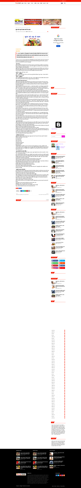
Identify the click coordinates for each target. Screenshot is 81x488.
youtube (62, 267)
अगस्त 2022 (58, 408)
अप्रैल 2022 (58, 414)
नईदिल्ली (41, 3)
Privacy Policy (62, 486)
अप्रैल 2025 (58, 356)
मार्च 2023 (58, 396)
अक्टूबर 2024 (58, 366)
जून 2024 (58, 372)
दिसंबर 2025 (58, 343)
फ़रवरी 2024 (58, 379)
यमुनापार (29, 3)
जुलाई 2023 (58, 390)
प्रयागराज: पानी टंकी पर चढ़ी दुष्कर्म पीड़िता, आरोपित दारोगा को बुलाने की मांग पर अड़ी (25, 453)
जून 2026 (58, 333)
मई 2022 (58, 413)
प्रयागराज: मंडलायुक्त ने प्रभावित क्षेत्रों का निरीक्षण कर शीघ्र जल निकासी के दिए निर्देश (60, 176)
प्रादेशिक (35, 3)
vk (62, 265)
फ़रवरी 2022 (58, 417)
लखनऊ (38, 3)
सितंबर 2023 (58, 387)
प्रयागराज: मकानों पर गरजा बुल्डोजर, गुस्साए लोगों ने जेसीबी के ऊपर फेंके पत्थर (60, 238)
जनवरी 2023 (58, 400)
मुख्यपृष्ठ (22, 3)
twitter (62, 260)
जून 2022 (58, 411)
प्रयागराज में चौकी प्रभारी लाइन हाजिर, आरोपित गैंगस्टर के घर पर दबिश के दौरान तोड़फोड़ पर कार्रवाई (60, 171)
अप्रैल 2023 (58, 395)
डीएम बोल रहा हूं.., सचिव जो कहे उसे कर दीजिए (60, 186)
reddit (62, 263)
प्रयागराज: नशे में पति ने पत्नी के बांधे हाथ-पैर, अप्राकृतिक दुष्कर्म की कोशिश (60, 234)
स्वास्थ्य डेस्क (19, 27)
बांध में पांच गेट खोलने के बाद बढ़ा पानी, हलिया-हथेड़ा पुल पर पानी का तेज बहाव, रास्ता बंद (60, 166)
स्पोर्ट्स (47, 3)
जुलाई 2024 (58, 370)
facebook (55, 260)
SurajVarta (28, 485)
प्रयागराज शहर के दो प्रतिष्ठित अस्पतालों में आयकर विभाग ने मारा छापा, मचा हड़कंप (60, 195)
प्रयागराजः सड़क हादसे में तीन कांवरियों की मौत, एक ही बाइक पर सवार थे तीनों (60, 157)
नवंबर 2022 (58, 403)
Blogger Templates (23, 485)
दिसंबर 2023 (58, 382)
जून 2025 (58, 353)
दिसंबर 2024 (58, 362)
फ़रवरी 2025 (58, 359)
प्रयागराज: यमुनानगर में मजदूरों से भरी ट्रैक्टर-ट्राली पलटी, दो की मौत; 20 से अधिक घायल (60, 161)
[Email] (29, 191)
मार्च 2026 (58, 338)
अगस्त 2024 (58, 369)
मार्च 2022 (58, 416)
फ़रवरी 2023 (58, 398)
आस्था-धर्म (44, 3)
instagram (55, 267)
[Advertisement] (40, 12)
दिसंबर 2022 (58, 401)
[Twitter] (23, 191)
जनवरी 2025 (58, 361)
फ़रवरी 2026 (58, 340)
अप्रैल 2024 (58, 375)
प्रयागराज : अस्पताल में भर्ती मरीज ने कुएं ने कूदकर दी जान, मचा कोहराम (60, 251)
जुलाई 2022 (58, 409)
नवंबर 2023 (58, 383)
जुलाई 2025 (58, 351)
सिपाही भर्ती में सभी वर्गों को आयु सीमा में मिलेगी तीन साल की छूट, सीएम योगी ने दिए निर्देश (60, 190)
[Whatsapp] (25, 191)
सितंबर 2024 (58, 367)
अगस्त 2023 (58, 388)
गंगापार (32, 3)
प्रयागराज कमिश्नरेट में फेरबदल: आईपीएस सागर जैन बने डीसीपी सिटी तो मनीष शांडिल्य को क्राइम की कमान (25, 467)
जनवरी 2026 (58, 341)
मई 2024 (58, 374)
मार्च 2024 (58, 377)
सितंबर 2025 (58, 348)
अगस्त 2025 (58, 349)
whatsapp (55, 263)
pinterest (55, 265)
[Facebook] (21, 191)
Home (53, 486)
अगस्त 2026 (58, 330)
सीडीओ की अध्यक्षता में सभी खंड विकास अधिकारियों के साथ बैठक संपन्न (60, 203)
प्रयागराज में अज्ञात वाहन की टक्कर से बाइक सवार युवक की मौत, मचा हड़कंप (25, 462)
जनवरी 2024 (58, 380)
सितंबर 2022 (58, 406)
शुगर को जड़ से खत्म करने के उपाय (59, 242)
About (55, 486)
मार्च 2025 (58, 357)
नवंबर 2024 (58, 364)
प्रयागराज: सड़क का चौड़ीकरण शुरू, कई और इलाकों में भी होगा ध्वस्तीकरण (60, 247)
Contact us (58, 486)
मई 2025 (58, 354)
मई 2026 (58, 335)
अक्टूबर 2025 (58, 346)
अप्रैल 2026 (58, 336)
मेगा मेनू (25, 3)
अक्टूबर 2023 (58, 385)
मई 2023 (58, 393)
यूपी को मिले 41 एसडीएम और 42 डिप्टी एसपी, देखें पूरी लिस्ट (60, 199)
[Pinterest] (27, 191)
